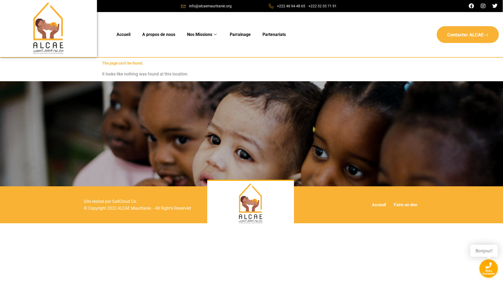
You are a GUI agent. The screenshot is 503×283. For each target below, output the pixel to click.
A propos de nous (158, 34)
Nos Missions (199, 34)
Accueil (123, 34)
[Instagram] (483, 6)
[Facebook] (471, 6)
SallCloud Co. (124, 201)
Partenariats (274, 34)
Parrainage (240, 34)
